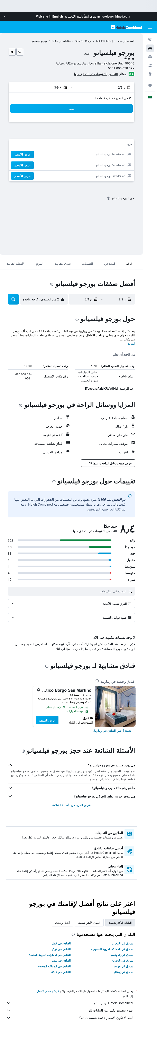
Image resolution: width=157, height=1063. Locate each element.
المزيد (131, 343)
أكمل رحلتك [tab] (62, 923)
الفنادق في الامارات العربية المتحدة (50, 955)
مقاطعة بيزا (65, 40)
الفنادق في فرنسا (123, 966)
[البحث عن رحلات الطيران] (150, 40)
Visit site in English (49, 16)
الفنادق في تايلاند (61, 972)
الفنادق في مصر (61, 960)
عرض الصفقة (47, 720)
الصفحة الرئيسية (126, 40)
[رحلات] (150, 85)
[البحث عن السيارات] (150, 57)
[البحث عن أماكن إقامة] (150, 48)
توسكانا (87, 40)
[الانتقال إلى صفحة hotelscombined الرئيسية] (126, 27)
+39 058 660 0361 (121, 68)
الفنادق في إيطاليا (123, 972)
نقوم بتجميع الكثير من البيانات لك (111, 1010)
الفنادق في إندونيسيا (122, 955)
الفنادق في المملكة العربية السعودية (112, 949)
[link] (112, 730)
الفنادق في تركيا (61, 949)
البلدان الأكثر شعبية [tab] (120, 923)
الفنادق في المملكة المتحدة (54, 966)
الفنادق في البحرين (123, 960)
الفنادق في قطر (61, 943)
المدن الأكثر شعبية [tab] (89, 923)
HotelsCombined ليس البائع (113, 1003)
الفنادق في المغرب (123, 943)
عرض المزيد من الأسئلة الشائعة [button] (71, 805)
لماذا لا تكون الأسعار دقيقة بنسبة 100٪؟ (106, 1017)
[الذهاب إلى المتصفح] (150, 74)
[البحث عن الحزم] (150, 65)
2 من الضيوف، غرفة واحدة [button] (113, 98)
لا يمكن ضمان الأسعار (48, 991)
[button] (4, 16)
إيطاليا (109, 40)
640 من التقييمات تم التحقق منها (96, 73)
